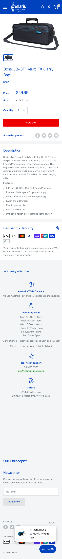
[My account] (49, 7)
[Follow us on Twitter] (12, 527)
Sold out (31, 122)
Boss (6, 82)
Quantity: (8, 110)
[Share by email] (56, 135)
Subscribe (14, 501)
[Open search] (43, 7)
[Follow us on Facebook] (5, 527)
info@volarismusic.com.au (31, 370)
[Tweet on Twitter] (50, 135)
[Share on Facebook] (37, 135)
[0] (56, 7)
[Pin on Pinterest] (43, 135)
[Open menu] (5, 7)
